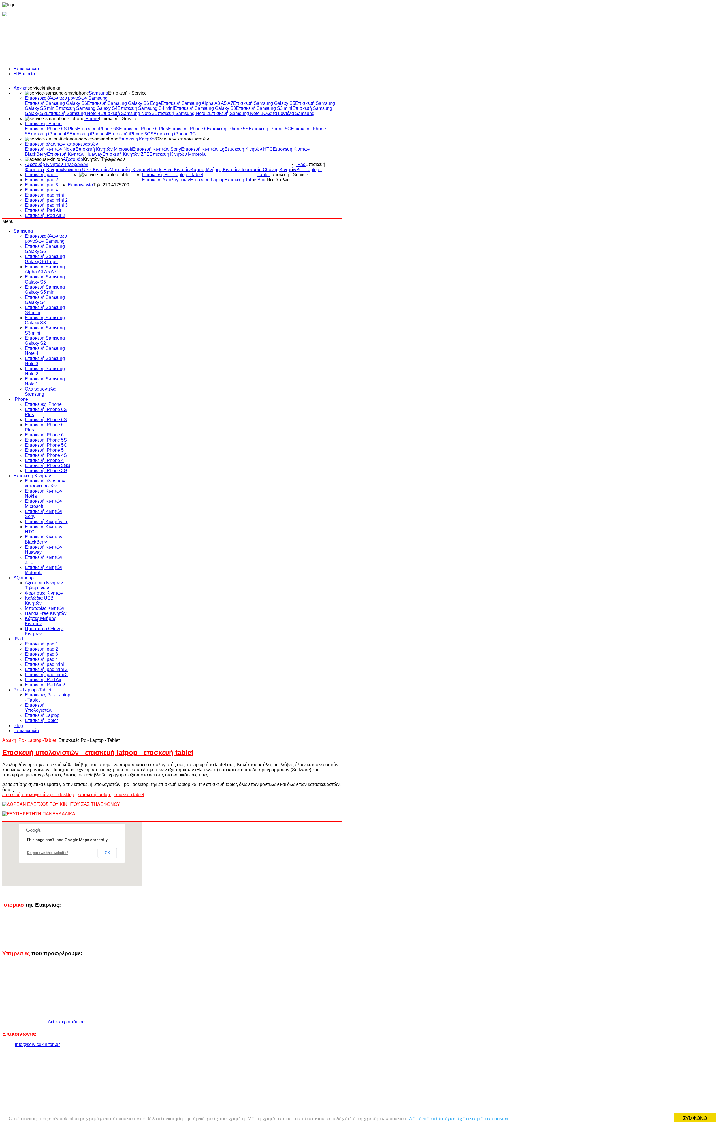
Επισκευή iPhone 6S (98, 128)
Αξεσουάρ (73, 159)
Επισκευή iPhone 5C (270, 128)
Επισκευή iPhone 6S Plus (51, 128)
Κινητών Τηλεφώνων (104, 159)
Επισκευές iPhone (43, 123)
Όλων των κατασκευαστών (182, 139)
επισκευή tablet (129, 794)
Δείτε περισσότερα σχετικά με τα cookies (458, 1118)
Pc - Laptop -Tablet (37, 740)
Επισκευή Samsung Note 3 (127, 113)
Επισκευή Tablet (241, 179)
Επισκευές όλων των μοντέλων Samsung (66, 98)
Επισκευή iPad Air (43, 210)
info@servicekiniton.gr (37, 1044)
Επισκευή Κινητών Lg (203, 149)
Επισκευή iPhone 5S (228, 128)
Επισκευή (315, 164)
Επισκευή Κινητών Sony (156, 149)
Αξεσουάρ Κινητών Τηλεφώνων (56, 164)
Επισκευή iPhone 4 (88, 133)
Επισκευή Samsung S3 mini (264, 108)
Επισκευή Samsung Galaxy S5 (264, 103)
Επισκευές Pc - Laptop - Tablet (172, 174)
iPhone (91, 118)
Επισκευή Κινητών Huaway (74, 154)
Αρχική (20, 88)
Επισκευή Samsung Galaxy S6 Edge (124, 103)
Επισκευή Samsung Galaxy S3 (205, 108)
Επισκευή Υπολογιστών (166, 179)
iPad (301, 164)
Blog (262, 179)
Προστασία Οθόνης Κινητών (268, 169)
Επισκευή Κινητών (137, 139)
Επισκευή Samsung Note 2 (182, 113)
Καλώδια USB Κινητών (86, 169)
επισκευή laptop (94, 794)
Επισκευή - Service (127, 93)
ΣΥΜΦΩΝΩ (695, 1117)
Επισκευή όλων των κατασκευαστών (61, 144)
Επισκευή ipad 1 (41, 174)
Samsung (98, 93)
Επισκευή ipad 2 (41, 179)
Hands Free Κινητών (170, 169)
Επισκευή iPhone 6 (187, 128)
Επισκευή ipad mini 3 (46, 205)
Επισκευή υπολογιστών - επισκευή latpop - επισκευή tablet (97, 752)
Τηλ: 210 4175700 (111, 184)
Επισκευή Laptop (207, 179)
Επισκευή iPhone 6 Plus (143, 128)
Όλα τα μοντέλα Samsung (288, 113)
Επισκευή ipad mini (44, 195)
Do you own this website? (47, 853)
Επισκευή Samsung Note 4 (73, 113)
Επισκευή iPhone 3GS (130, 133)
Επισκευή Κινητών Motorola (178, 154)
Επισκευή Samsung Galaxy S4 (87, 108)
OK (107, 853)
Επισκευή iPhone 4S (48, 133)
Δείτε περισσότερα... (68, 1021)
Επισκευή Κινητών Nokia (50, 149)
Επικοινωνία (26, 68)
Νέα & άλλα (278, 179)
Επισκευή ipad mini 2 (46, 200)
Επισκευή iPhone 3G (174, 133)
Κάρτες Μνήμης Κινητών (215, 169)
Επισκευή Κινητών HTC (249, 149)
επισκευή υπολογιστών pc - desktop (38, 794)
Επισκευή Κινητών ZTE (126, 154)
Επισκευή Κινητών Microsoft (103, 149)
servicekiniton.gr (43, 88)
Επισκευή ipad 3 (41, 184)
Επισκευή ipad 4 (41, 190)
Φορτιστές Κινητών (44, 169)
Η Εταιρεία (24, 73)
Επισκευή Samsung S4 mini (146, 108)
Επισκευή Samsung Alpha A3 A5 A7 (197, 103)
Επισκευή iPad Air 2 (45, 215)
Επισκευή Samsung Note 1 (236, 113)
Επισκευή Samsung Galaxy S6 (56, 103)
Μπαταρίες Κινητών (129, 169)
